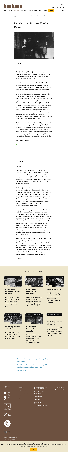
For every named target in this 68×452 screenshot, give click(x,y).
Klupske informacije (23, 390)
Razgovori (23, 10)
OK (33, 449)
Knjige (45, 10)
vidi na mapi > (37, 399)
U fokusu (30, 10)
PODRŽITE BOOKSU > (22, 370)
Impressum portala (23, 393)
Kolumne (16, 10)
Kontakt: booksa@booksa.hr (40, 387)
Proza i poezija (38, 10)
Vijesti (5, 10)
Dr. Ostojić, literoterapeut (34, 15)
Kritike (11, 10)
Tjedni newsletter (60, 4)
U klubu (51, 10)
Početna (16, 15)
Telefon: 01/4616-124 (39, 388)
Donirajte (21, 399)
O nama (21, 387)
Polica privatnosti (23, 396)
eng (63, 7)
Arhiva (25, 15)
